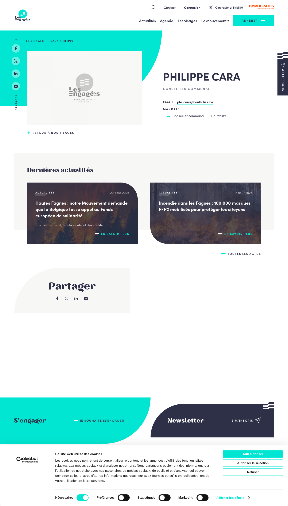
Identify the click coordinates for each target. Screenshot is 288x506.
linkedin (16, 73)
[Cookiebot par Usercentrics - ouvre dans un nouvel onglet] (27, 460)
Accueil (16, 40)
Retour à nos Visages (53, 132)
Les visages (187, 20)
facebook (16, 48)
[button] (282, 73)
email (16, 86)
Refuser (253, 472)
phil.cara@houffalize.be (195, 101)
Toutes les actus (244, 253)
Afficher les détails (230, 497)
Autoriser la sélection (253, 463)
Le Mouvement (213, 20)
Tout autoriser (252, 454)
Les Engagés (22, 15)
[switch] (124, 497)
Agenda (167, 20)
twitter (16, 61)
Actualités (147, 20)
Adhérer (250, 20)
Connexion (192, 7)
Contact (170, 7)
